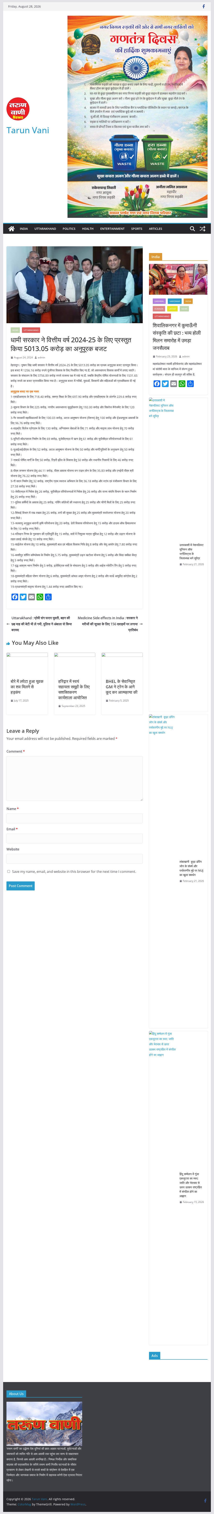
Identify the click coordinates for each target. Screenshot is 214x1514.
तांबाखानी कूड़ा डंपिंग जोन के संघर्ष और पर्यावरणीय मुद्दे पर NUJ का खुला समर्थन (191, 868)
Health (88, 229)
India (24, 229)
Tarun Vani (27, 130)
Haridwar (174, 301)
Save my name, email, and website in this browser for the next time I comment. (74, 871)
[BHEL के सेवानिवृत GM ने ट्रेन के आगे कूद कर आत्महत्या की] (122, 655)
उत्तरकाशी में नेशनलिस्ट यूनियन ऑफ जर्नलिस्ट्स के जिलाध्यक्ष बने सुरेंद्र (192, 551)
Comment (15, 751)
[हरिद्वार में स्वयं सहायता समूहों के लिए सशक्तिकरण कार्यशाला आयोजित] (74, 655)
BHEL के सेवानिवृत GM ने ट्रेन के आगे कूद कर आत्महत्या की (122, 686)
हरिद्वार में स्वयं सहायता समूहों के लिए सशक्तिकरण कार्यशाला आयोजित (74, 689)
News (15, 330)
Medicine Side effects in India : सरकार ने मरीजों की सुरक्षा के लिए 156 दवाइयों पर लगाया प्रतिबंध (108, 624)
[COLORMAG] (44, 1404)
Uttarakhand (45, 229)
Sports (136, 229)
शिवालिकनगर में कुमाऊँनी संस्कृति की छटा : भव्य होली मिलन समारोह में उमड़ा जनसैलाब (177, 336)
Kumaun (158, 308)
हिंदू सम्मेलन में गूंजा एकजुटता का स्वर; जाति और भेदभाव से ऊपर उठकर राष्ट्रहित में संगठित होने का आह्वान (191, 1185)
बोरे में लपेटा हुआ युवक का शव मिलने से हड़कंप (27, 686)
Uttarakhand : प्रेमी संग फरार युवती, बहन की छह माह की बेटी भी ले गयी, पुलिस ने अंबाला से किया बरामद (41, 624)
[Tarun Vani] (11, 229)
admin (41, 357)
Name (12, 808)
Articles (155, 229)
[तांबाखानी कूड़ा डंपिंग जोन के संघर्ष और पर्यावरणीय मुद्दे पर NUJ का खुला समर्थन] (162, 871)
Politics (69, 229)
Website (12, 849)
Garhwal (159, 301)
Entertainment (112, 229)
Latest (172, 308)
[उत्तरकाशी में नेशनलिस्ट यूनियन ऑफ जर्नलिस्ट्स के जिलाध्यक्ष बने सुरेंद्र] (162, 555)
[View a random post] (202, 229)
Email (12, 829)
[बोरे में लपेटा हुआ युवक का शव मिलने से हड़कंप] (27, 655)
